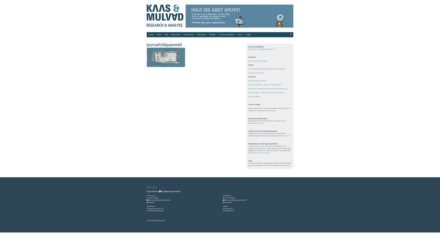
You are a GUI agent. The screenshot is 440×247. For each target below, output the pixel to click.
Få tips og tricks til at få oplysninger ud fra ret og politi (266, 69)
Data (166, 35)
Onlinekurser (201, 35)
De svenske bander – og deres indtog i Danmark (265, 85)
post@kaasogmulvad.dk (170, 191)
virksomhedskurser (255, 153)
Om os (240, 35)
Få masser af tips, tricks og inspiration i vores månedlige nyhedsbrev (239, 16)
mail (274, 111)
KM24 (159, 35)
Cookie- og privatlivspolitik (156, 220)
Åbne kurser (175, 35)
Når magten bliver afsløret (257, 81)
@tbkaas (151, 202)
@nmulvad (228, 202)
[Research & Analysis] (165, 25)
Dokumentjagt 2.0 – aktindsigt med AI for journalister (266, 92)
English (248, 35)
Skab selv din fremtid (255, 73)
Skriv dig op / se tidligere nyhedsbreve (261, 49)
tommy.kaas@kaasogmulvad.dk (159, 200)
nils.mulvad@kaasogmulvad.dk (235, 200)
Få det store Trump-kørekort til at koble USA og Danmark (267, 89)
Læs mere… (261, 123)
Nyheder (212, 35)
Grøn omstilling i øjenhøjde (257, 61)
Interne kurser (188, 35)
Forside (151, 35)
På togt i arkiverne (254, 96)
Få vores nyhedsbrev (226, 35)
